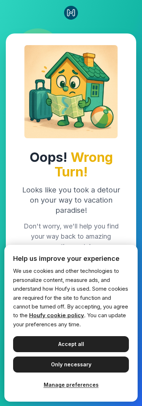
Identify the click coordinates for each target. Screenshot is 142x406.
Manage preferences (71, 385)
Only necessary (71, 364)
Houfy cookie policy (56, 315)
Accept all (71, 344)
